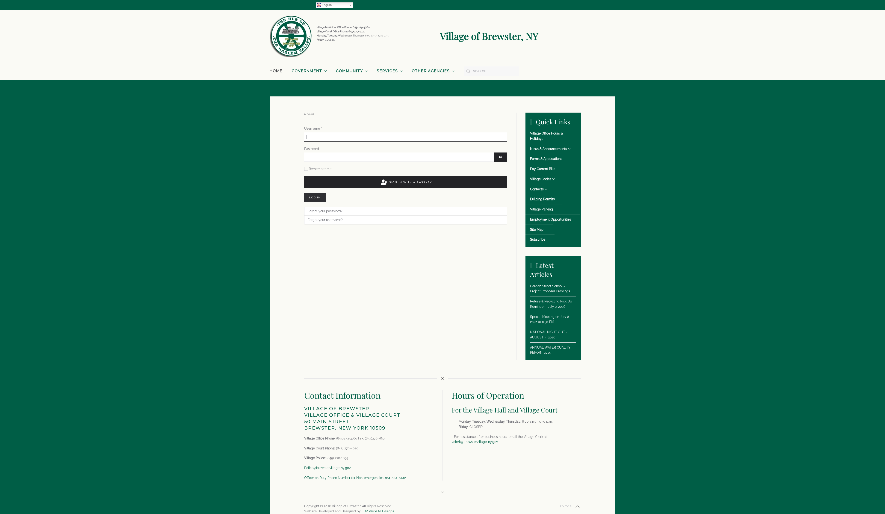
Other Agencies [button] (431, 71)
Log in (315, 197)
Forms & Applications (546, 159)
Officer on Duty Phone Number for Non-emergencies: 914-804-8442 (355, 478)
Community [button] (349, 71)
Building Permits (542, 199)
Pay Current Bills (542, 169)
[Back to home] (291, 36)
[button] (577, 506)
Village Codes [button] (540, 179)
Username (313, 128)
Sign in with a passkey (410, 182)
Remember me (320, 169)
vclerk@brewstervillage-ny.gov (475, 442)
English (326, 5)
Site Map (536, 229)
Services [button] (387, 71)
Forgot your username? (325, 220)
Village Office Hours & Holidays (546, 135)
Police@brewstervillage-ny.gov (327, 468)
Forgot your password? (325, 211)
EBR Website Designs (378, 511)
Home (276, 71)
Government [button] (307, 71)
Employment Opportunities (550, 219)
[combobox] (491, 71)
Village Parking (541, 209)
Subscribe (537, 239)
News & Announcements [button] (548, 149)
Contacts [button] (537, 189)
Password (312, 149)
